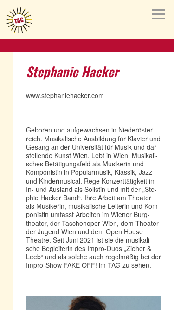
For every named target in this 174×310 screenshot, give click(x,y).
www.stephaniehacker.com (65, 95)
